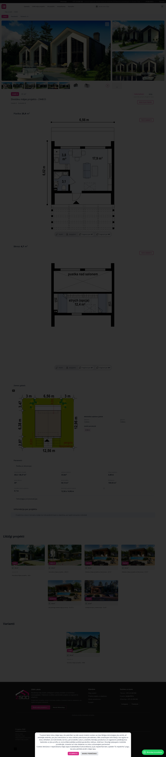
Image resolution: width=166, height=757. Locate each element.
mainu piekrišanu (89, 753)
